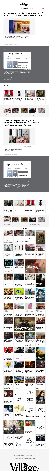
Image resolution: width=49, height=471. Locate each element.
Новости (19, 393)
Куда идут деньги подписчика (27, 69)
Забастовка (16, 310)
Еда (27, 8)
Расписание (5, 412)
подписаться (23, 62)
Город (17, 8)
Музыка (5, 427)
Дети (31, 8)
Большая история (28, 265)
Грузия (15, 339)
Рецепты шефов (37, 97)
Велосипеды (26, 339)
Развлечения (25, 8)
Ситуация (37, 383)
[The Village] (24, 5)
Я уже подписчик (7, 158)
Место (4, 97)
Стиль (30, 8)
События (26, 427)
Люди (19, 8)
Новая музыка (26, 310)
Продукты (16, 97)
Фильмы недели (5, 310)
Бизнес (22, 8)
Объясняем (16, 412)
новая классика (5, 266)
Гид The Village (16, 266)
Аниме (36, 295)
